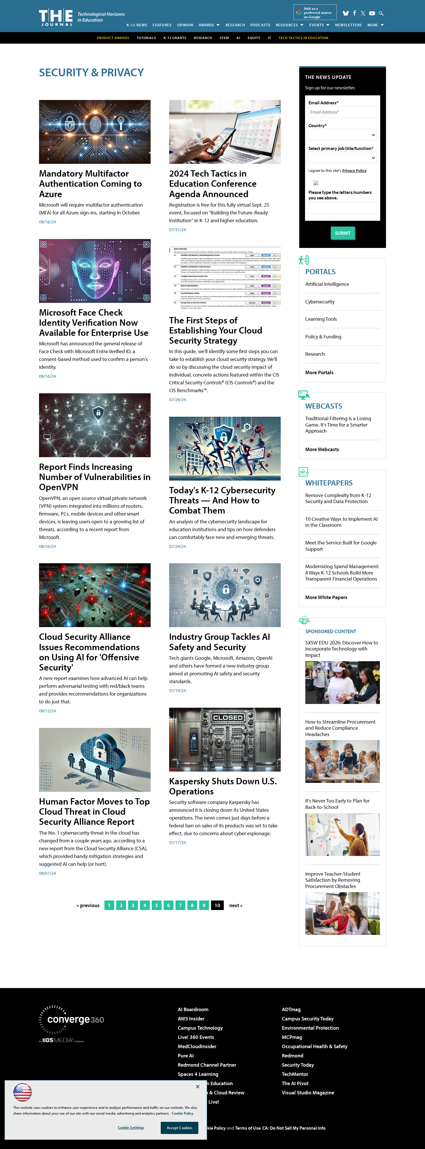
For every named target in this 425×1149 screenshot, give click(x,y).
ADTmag (291, 1009)
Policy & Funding (323, 336)
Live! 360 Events (196, 1037)
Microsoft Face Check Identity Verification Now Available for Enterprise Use (94, 322)
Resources (287, 25)
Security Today (298, 1064)
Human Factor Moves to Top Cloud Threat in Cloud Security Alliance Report (94, 811)
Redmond (292, 1055)
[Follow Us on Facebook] (354, 13)
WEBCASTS (323, 406)
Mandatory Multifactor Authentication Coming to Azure (90, 183)
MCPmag (292, 1037)
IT (269, 38)
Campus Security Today (308, 1018)
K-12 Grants (175, 38)
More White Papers (326, 597)
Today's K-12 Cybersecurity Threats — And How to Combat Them (222, 500)
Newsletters (348, 25)
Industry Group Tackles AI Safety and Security (219, 641)
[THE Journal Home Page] (82, 17)
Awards (206, 25)
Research (235, 25)
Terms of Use (247, 1128)
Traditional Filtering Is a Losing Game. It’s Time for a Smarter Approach (338, 424)
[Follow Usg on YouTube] (372, 13)
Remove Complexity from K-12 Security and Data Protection (338, 498)
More (372, 25)
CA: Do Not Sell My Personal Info (294, 1128)
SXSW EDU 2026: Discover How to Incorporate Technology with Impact (341, 649)
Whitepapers (329, 482)
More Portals (319, 372)
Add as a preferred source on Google (318, 12)
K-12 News (137, 25)
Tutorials (146, 38)
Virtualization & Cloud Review (211, 1092)
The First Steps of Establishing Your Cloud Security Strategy (216, 330)
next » (236, 905)
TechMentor (295, 1074)
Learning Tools (321, 319)
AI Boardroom (193, 1009)
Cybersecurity (320, 301)
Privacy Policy (354, 170)
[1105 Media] (73, 1072)
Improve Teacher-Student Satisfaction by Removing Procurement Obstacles (333, 880)
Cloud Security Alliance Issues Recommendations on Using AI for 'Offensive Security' (89, 652)
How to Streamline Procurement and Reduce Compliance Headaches (340, 728)
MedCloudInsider (197, 1046)
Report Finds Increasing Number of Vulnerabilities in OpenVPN (95, 476)
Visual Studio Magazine (308, 1092)
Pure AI (186, 1055)
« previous (88, 905)
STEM (224, 38)
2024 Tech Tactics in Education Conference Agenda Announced (213, 183)
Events (316, 25)
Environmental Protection (310, 1027)
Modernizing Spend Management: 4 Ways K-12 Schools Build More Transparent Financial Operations (342, 572)
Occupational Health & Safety (315, 1046)
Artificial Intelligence (327, 284)
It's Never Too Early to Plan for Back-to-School (337, 804)
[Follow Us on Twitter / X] (363, 13)
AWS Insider (191, 1018)
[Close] (197, 1086)
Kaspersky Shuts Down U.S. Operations (223, 786)
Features (162, 25)
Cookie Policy (212, 1128)
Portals (320, 271)
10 (217, 905)
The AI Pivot (295, 1083)
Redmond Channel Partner (207, 1064)
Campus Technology (200, 1027)
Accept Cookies (180, 1127)
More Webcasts (322, 449)
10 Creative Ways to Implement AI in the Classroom (341, 522)
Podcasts (260, 25)
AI (238, 38)
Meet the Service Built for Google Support (341, 545)
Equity (254, 38)
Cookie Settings (131, 1127)
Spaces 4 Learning (198, 1074)
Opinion (185, 25)
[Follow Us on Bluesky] (346, 13)
